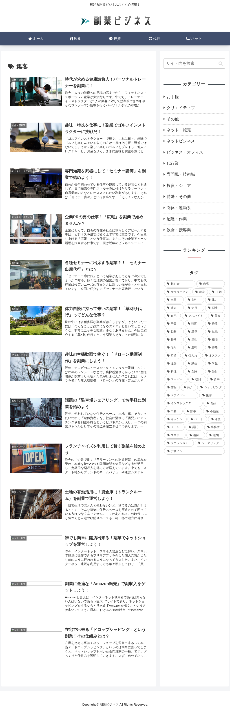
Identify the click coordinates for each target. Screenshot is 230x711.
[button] (221, 63)
